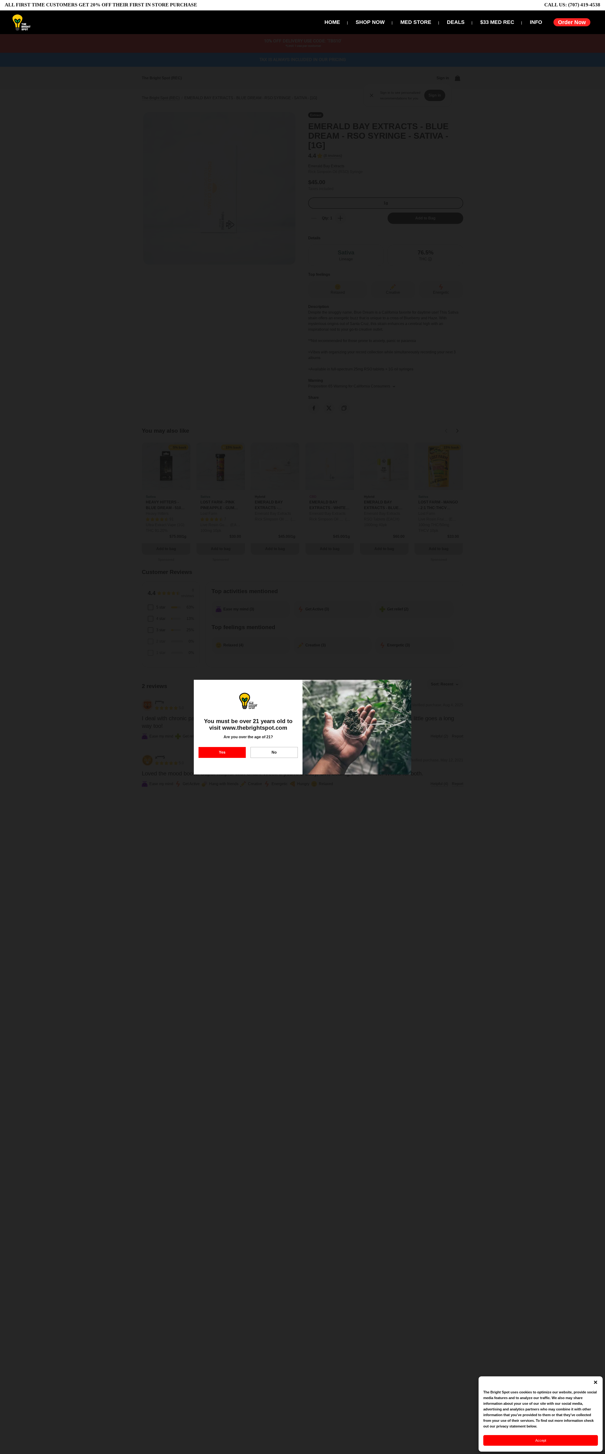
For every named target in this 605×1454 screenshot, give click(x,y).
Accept (540, 1440)
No (274, 752)
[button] (595, 1382)
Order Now (572, 22)
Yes (222, 752)
